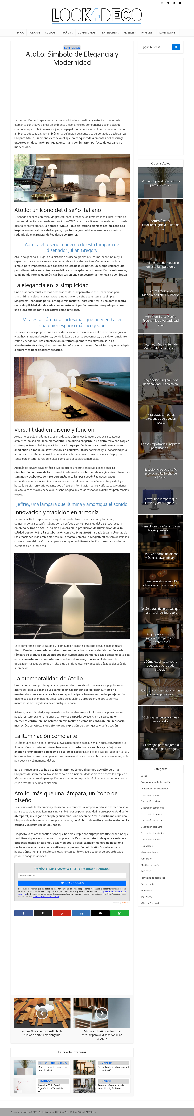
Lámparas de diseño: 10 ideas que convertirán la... (160, 583)
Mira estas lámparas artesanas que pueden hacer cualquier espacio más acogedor (72, 322)
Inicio (20, 32)
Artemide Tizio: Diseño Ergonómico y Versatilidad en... (51, 1088)
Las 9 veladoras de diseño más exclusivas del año (161, 556)
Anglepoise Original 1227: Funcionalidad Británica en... (160, 382)
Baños (66, 32)
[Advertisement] (72, 92)
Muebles (129, 32)
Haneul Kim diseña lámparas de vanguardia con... (160, 528)
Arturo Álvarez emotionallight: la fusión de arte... (160, 225)
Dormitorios (86, 32)
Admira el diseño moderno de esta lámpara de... (161, 265)
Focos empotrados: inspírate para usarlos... (160, 446)
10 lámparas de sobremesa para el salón (160, 719)
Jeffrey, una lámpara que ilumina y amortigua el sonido (72, 504)
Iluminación (167, 32)
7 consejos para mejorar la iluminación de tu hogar (161, 747)
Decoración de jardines (52, 1063)
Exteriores (109, 32)
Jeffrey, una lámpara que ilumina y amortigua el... (160, 501)
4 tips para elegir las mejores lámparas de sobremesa (160, 638)
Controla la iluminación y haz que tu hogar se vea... (160, 692)
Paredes (146, 32)
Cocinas (50, 32)
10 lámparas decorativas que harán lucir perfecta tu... (160, 610)
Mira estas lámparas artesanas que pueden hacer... (160, 418)
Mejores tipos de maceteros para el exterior (52, 1069)
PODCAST (34, 32)
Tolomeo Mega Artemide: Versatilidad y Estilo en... (111, 1087)
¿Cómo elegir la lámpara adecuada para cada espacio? (160, 665)
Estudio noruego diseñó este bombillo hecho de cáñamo (160, 473)
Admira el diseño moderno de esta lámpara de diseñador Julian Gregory (72, 247)
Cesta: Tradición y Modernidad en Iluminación (160, 293)
